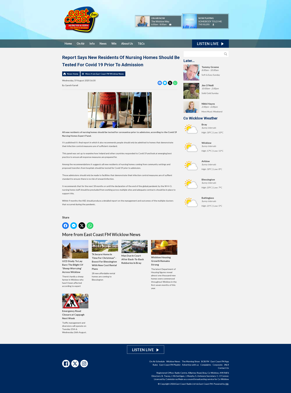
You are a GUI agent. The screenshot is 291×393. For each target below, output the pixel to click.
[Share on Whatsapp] (175, 83)
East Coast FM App (220, 361)
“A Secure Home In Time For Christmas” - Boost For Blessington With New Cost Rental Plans (104, 261)
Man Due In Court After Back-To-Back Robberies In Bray (132, 259)
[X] (75, 363)
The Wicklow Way (160, 21)
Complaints (205, 364)
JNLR (226, 364)
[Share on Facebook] (160, 83)
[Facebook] (66, 363)
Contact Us (223, 368)
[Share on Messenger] (165, 83)
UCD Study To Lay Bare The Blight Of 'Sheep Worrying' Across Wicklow (72, 266)
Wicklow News (173, 361)
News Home (72, 74)
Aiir (226, 384)
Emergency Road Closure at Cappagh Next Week (73, 314)
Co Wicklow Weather (200, 118)
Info (92, 43)
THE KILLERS (204, 24)
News (103, 43)
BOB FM (205, 361)
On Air (81, 43)
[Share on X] (170, 83)
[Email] (170, 25)
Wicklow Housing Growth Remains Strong (161, 261)
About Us (127, 43)
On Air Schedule (157, 361)
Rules (155, 364)
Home (68, 43)
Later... (189, 61)
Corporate (217, 364)
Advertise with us (190, 364)
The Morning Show (191, 361)
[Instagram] (84, 363)
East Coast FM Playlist (170, 364)
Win (113, 43)
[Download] (213, 25)
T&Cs (141, 43)
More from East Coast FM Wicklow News (104, 74)
